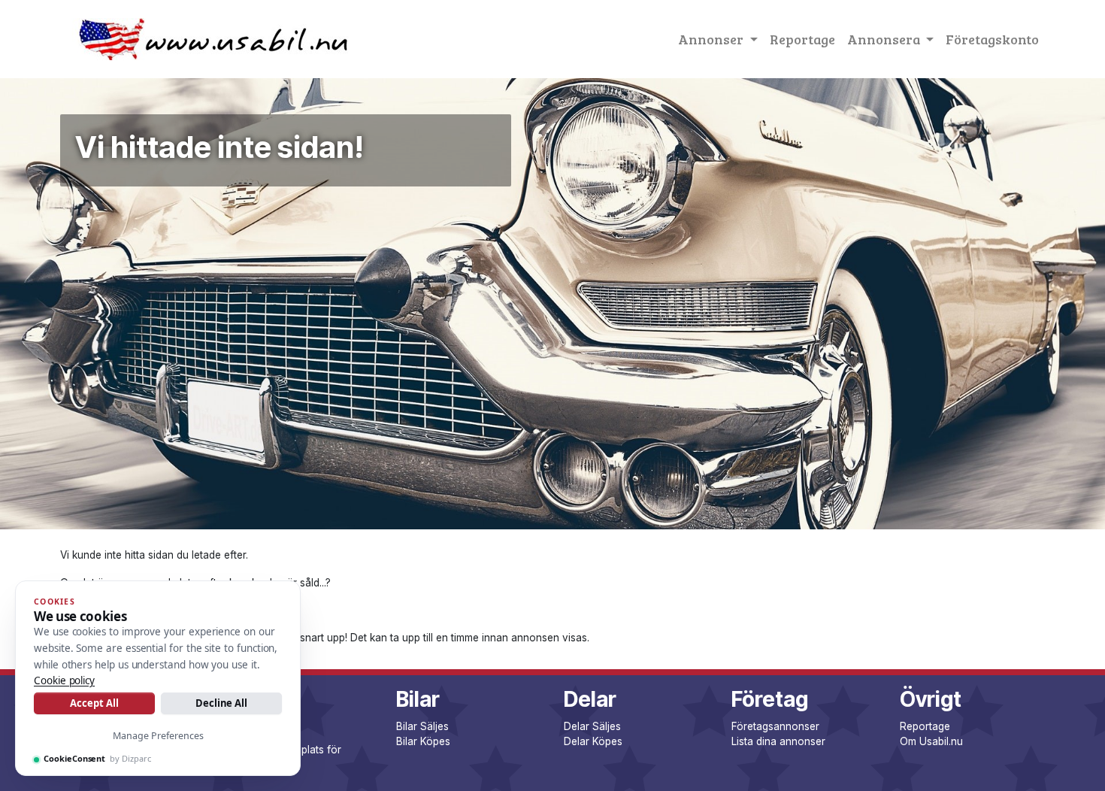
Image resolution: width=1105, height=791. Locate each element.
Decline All (221, 703)
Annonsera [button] (885, 39)
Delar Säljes (592, 726)
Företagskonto (992, 39)
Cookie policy (64, 680)
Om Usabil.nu (931, 741)
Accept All (94, 703)
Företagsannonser (775, 726)
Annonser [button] (712, 39)
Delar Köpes (593, 741)
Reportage (802, 39)
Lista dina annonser (778, 741)
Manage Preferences (158, 735)
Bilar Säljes (422, 726)
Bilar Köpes (423, 741)
